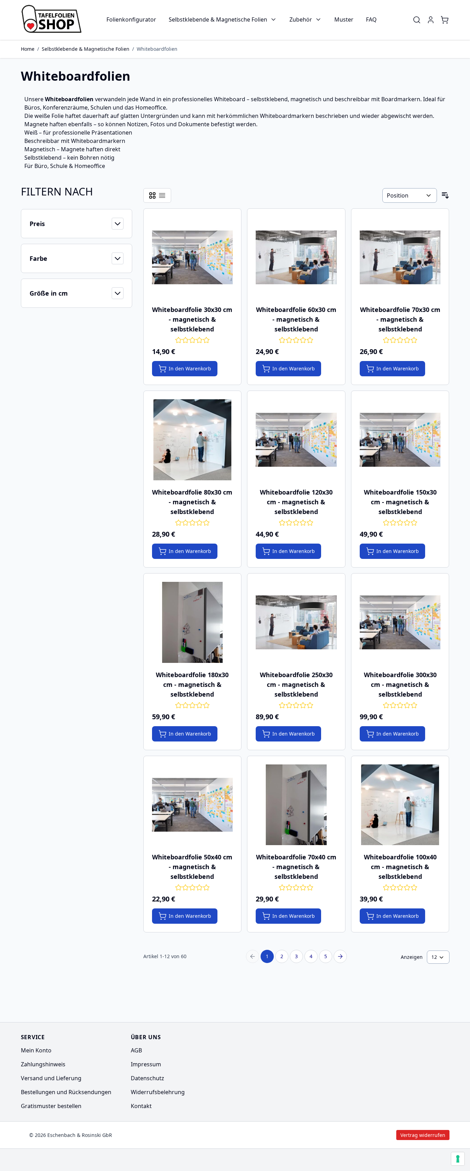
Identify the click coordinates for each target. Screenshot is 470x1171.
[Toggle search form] (417, 20)
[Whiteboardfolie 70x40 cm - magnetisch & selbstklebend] (296, 804)
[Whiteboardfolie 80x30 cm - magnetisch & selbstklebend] (192, 439)
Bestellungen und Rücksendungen (66, 1092)
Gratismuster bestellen (51, 1106)
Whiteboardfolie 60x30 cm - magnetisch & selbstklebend (296, 319)
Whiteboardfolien (157, 49)
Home (27, 49)
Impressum (146, 1064)
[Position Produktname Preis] (409, 195)
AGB (136, 1050)
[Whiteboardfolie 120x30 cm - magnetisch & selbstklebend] (296, 439)
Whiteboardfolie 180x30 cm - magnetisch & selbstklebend (192, 684)
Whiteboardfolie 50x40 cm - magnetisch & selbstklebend (192, 867)
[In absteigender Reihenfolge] (445, 195)
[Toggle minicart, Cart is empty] (444, 20)
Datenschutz (147, 1078)
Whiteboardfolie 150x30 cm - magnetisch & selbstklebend (400, 502)
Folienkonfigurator (131, 19)
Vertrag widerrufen (364, 1135)
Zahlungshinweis (43, 1064)
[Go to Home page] (54, 19)
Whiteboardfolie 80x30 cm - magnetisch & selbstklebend (192, 502)
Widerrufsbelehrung (158, 1092)
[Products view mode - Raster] (152, 195)
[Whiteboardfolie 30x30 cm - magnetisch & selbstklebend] (192, 257)
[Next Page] (340, 956)
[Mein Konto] (430, 20)
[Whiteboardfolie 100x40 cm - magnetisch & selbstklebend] (400, 804)
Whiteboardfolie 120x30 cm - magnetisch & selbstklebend (296, 502)
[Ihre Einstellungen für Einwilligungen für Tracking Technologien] (457, 1158)
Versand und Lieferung (51, 1078)
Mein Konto (36, 1050)
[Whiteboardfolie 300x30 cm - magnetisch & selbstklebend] (400, 622)
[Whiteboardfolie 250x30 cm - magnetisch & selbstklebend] (296, 622)
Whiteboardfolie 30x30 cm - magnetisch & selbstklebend (192, 319)
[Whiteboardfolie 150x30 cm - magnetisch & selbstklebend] (400, 439)
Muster (343, 19)
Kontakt (141, 1106)
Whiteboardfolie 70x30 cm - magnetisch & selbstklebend (400, 319)
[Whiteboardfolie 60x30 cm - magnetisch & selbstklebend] (296, 257)
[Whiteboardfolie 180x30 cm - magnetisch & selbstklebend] (192, 622)
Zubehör (300, 19)
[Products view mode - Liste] (162, 195)
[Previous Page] (252, 956)
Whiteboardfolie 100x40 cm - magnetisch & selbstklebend (400, 867)
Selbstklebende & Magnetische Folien (218, 19)
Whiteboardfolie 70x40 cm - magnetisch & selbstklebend (296, 867)
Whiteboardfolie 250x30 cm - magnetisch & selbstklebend (296, 684)
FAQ (371, 19)
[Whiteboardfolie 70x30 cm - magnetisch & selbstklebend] (400, 257)
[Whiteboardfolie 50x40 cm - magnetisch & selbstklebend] (192, 804)
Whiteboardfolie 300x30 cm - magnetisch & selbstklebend (400, 684)
